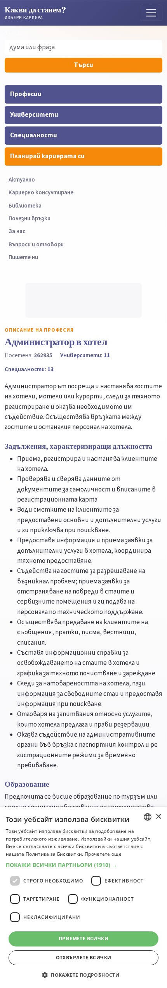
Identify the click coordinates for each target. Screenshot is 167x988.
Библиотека (25, 206)
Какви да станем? (35, 13)
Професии (26, 94)
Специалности (33, 135)
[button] (83, 865)
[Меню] (151, 13)
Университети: (85, 355)
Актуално (22, 180)
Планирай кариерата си (47, 156)
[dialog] (83, 897)
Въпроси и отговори (36, 245)
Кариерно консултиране (41, 193)
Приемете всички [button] (83, 938)
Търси (83, 65)
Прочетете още (103, 854)
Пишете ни (23, 257)
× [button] (158, 817)
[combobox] (147, 817)
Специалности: (29, 369)
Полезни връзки (29, 219)
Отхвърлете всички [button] (83, 957)
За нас (17, 231)
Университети (34, 114)
